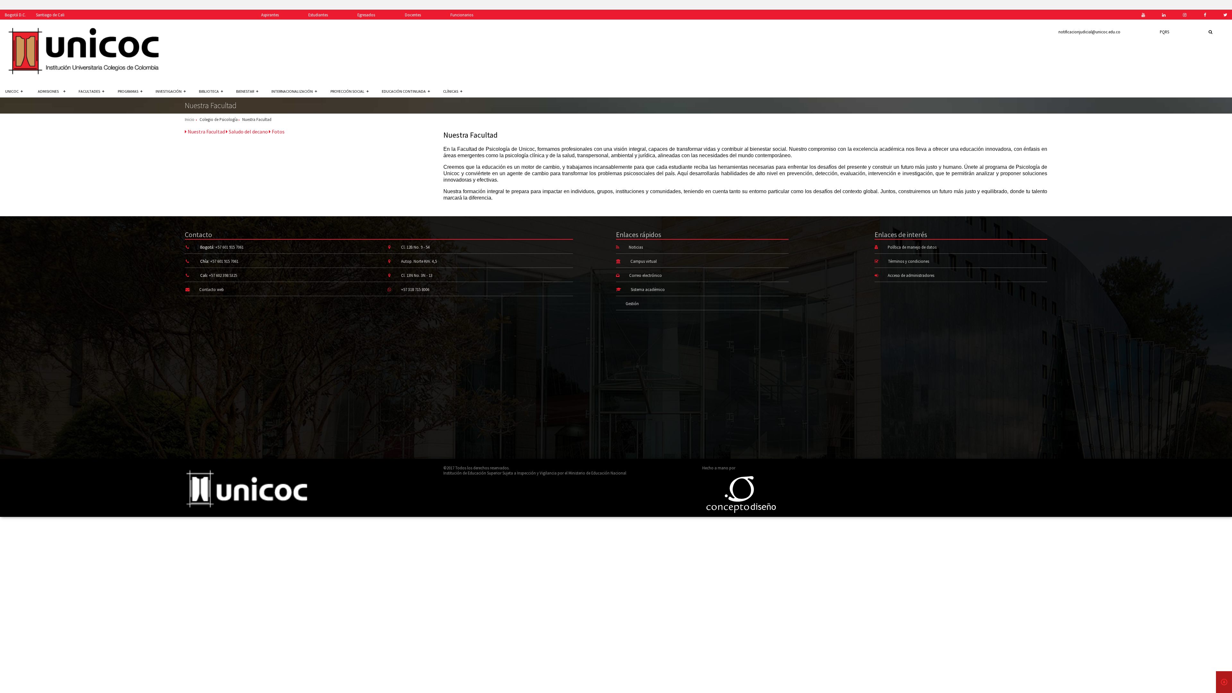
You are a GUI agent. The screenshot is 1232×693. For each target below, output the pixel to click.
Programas (128, 91)
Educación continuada (404, 91)
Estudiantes (318, 14)
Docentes (413, 14)
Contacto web (211, 289)
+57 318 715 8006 (415, 289)
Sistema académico (648, 289)
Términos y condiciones (908, 261)
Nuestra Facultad (206, 131)
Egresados (366, 14)
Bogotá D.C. (15, 14)
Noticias (636, 247)
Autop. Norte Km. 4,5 (419, 261)
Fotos (278, 131)
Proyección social (347, 91)
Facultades (89, 91)
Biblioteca (209, 91)
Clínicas (450, 91)
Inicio (189, 119)
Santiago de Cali (50, 14)
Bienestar (245, 91)
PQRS (1164, 31)
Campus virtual (643, 261)
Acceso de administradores (911, 275)
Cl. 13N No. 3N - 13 (416, 275)
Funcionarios (461, 14)
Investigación (169, 91)
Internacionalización (292, 91)
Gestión (632, 303)
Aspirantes (270, 14)
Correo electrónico (645, 275)
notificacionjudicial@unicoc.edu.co (1089, 31)
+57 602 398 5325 (223, 275)
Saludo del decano (248, 131)
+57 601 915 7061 (229, 247)
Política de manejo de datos (912, 247)
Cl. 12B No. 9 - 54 (415, 247)
